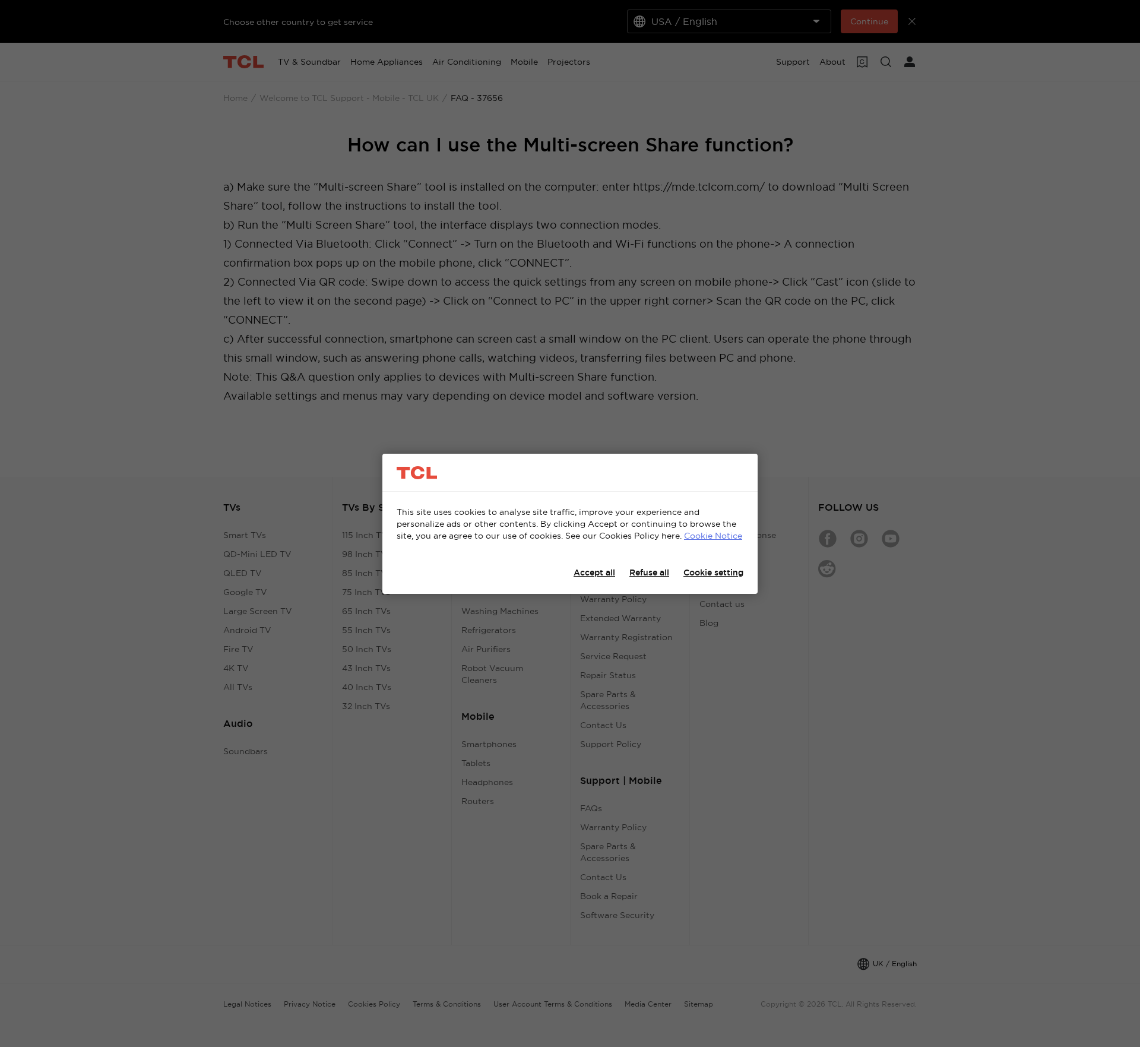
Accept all (594, 572)
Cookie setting (713, 572)
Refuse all (649, 572)
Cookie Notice (713, 535)
